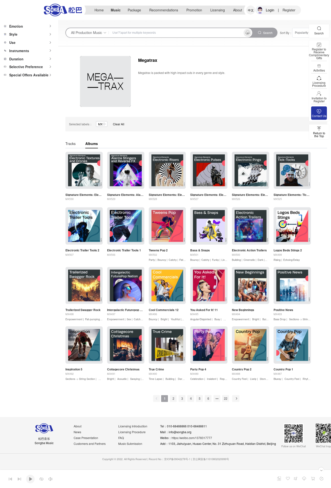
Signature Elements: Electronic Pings (250, 194)
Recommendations (163, 10)
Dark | (261, 260)
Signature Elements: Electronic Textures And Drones (84, 194)
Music (116, 10)
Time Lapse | (156, 379)
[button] (29, 26)
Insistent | (212, 379)
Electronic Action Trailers (249, 250)
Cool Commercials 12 (164, 309)
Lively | (225, 260)
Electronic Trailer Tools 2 (82, 250)
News (77, 432)
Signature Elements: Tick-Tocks (292, 194)
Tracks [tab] (70, 143)
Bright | (164, 319)
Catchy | (173, 260)
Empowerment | (74, 319)
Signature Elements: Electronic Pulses (209, 194)
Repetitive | (226, 379)
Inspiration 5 (73, 369)
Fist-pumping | (93, 319)
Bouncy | (162, 260)
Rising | (278, 260)
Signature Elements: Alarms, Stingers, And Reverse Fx (125, 194)
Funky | (216, 260)
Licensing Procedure (132, 432)
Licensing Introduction (132, 426)
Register (289, 10)
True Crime (156, 369)
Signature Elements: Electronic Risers (167, 194)
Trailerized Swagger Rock (83, 309)
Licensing (217, 10)
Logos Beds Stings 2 (288, 250)
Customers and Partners (90, 443)
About (237, 10)
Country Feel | (240, 379)
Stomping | (265, 379)
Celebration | (197, 379)
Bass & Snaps (200, 250)
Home (99, 10)
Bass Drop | (280, 319)
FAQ (121, 438)
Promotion (194, 10)
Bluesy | (278, 379)
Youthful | (175, 319)
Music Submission (130, 443)
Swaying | (135, 379)
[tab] (29, 26)
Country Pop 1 (283, 369)
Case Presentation (86, 438)
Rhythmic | (308, 379)
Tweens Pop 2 (158, 250)
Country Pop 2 (242, 369)
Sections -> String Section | (80, 379)
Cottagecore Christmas (123, 369)
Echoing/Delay (291, 260)
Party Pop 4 (198, 369)
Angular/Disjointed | (201, 319)
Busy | (217, 319)
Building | (237, 260)
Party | (152, 260)
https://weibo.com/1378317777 (192, 438)
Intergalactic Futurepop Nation (125, 309)
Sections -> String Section (303, 319)
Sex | (130, 319)
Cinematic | (250, 260)
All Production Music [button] (86, 32)
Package (134, 10)
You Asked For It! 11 (204, 309)
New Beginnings (243, 309)
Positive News (283, 309)
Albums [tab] (91, 143)
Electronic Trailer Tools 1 (124, 250)
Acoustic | (122, 379)
